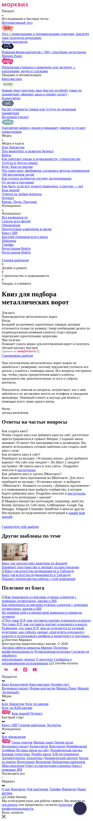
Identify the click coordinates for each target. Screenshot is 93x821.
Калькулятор (19, 684)
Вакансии (69, 789)
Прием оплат (64, 742)
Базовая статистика (16, 754)
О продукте (44, 659)
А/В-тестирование (65, 754)
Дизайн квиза (41, 754)
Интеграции (26, 762)
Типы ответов (22, 742)
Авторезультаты (13, 758)
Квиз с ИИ (10, 725)
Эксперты (53, 725)
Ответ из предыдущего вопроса (48, 766)
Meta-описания (13, 766)
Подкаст (36, 713)
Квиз (5, 684)
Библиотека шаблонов (68, 762)
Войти (26, 248)
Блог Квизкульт (13, 704)
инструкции (26, 470)
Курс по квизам (37, 704)
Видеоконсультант (15, 688)
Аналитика (34, 758)
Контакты (18, 789)
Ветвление (43, 762)
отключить (10, 805)
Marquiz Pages (66, 688)
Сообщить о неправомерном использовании (37, 661)
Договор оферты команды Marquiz (27, 647)
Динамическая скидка (66, 750)
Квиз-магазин (39, 684)
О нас (6, 789)
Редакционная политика (52, 651)
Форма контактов (42, 688)
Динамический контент (60, 758)
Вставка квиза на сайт (32, 750)
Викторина (57, 746)
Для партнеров (37, 789)
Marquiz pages (43, 742)
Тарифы (55, 789)
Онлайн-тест (60, 684)
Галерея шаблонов (31, 725)
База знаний (20, 713)
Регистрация (11, 248)
